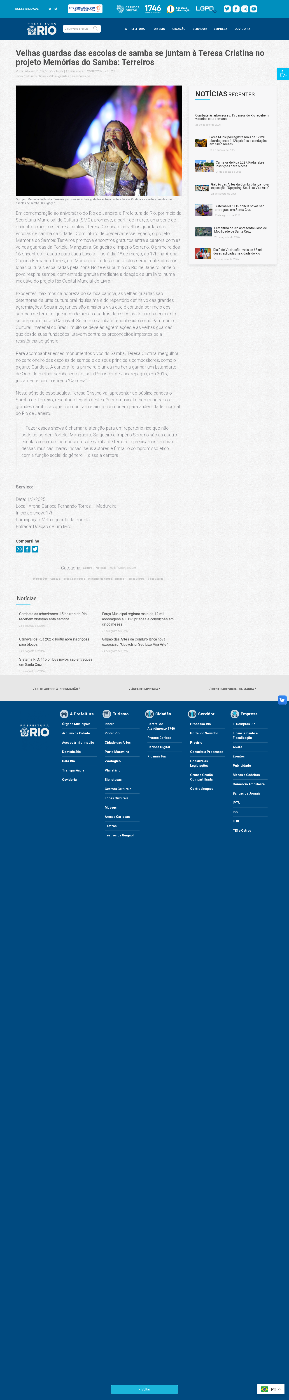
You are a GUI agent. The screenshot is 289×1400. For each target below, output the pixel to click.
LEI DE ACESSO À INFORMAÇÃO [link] (56, 689)
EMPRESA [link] (220, 29)
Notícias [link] (40, 76)
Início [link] (19, 76)
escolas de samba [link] (74, 578)
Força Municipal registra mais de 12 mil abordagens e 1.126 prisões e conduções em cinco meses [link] (138, 619)
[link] (283, 74)
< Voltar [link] (144, 1389)
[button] (95, 29)
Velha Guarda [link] (155, 578)
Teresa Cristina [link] (135, 578)
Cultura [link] (29, 76)
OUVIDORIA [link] (242, 29)
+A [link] (55, 9)
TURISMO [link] (158, 29)
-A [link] (49, 9)
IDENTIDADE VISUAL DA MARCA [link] (232, 689)
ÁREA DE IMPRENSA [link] (144, 689)
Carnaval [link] (55, 578)
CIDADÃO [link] (178, 29)
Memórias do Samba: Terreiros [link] (106, 578)
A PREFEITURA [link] (135, 29)
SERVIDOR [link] (200, 29)
